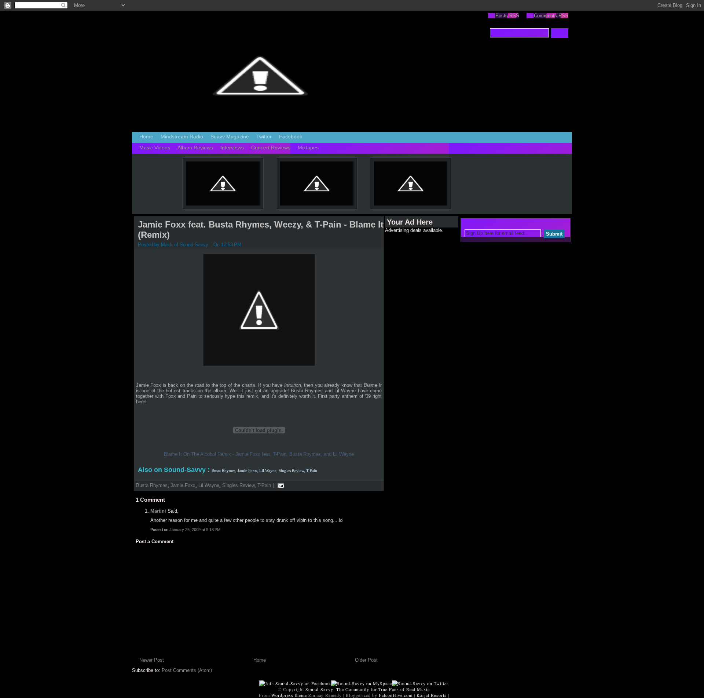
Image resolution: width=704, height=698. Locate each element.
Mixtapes (308, 147)
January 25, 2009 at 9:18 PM (194, 529)
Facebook (290, 136)
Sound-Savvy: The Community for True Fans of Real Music (367, 689)
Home (146, 136)
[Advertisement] (414, 343)
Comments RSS (551, 15)
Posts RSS (507, 15)
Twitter (264, 136)
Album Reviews (195, 147)
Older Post (366, 660)
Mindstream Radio (182, 136)
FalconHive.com (395, 695)
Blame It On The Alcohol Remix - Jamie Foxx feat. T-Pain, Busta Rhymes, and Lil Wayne (259, 454)
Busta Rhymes (152, 485)
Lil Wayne (208, 485)
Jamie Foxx (182, 485)
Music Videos (154, 147)
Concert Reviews (270, 147)
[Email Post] (279, 485)
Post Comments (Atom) (187, 670)
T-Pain (264, 485)
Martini (158, 511)
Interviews (232, 147)
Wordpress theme (289, 695)
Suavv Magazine (229, 136)
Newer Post (151, 660)
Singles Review (238, 485)
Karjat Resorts (432, 695)
